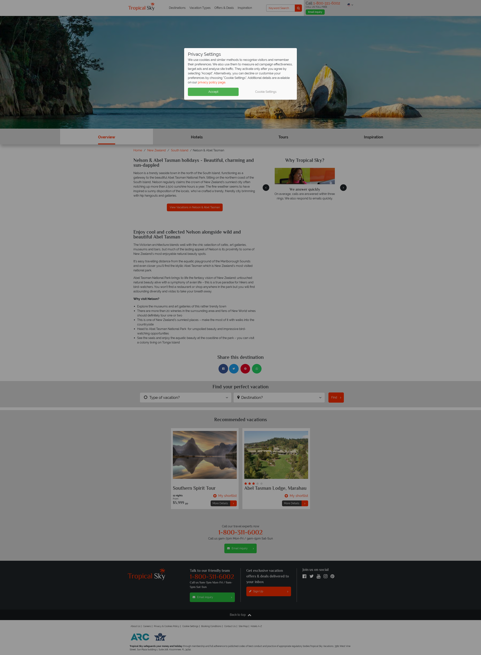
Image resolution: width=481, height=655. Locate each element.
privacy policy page (211, 82)
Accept (213, 92)
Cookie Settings (266, 92)
